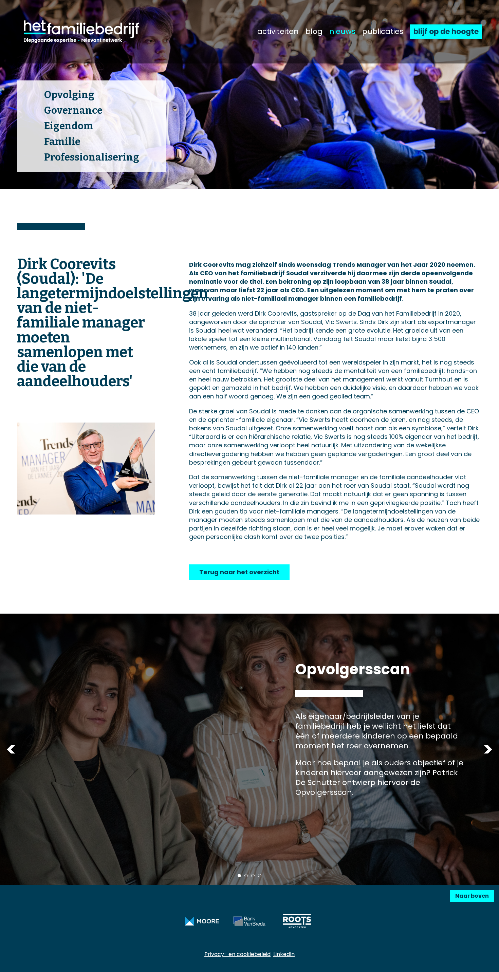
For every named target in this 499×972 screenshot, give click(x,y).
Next (488, 749)
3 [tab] (253, 875)
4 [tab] (259, 875)
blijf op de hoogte (446, 31)
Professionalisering (91, 157)
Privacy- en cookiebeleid (237, 954)
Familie (62, 142)
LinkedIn (284, 954)
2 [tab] (246, 875)
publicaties (382, 31)
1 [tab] (239, 875)
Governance (73, 110)
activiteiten (278, 31)
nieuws (342, 31)
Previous (11, 749)
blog (314, 31)
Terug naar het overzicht (239, 572)
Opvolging (69, 95)
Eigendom (68, 126)
